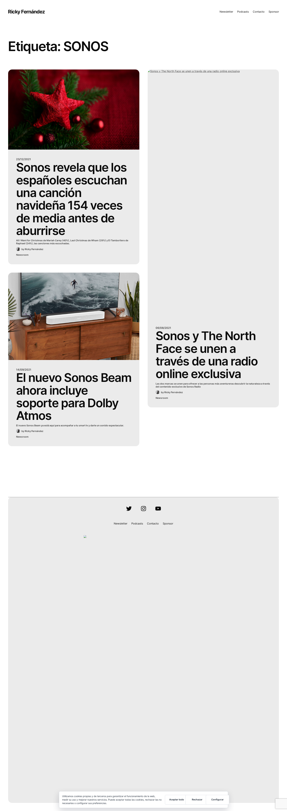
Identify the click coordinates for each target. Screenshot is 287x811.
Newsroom (22, 254)
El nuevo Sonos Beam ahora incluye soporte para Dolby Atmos (73, 396)
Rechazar (197, 799)
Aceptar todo (176, 799)
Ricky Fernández (26, 12)
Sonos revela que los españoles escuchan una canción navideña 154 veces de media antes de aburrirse (71, 199)
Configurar (217, 799)
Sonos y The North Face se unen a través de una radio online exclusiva (207, 354)
